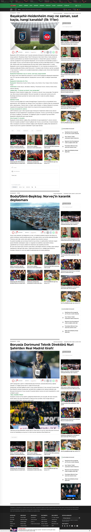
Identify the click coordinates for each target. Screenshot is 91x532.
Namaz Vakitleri (44, 523)
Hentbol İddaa (23, 521)
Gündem (26, 5)
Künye (11, 521)
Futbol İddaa (23, 517)
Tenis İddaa (54, 521)
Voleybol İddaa (23, 525)
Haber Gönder (44, 521)
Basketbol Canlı (55, 523)
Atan (13, 130)
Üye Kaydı (12, 519)
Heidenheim (39, 130)
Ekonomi (36, 5)
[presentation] (14, 9)
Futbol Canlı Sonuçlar (35, 523)
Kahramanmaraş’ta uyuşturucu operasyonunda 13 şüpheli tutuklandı (36, 9)
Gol (32, 130)
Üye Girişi (12, 517)
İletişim (11, 525)
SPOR (18, 12)
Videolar (48, 5)
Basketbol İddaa (23, 519)
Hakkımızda (12, 523)
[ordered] (27, 187)
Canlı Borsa (33, 517)
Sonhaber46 (13, 12)
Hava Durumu (44, 519)
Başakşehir (26, 130)
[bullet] (29, 187)
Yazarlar (66, 5)
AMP (53, 525)
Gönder (14, 187)
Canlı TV (32, 521)
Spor (31, 5)
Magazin (42, 5)
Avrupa (18, 130)
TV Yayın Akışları (44, 525)
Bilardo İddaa (23, 523)
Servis (20, 5)
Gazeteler (59, 5)
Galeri (53, 5)
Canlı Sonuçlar (34, 519)
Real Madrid (14, 437)
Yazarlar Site (54, 519)
